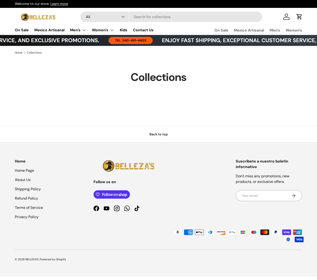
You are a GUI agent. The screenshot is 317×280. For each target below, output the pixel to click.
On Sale (22, 30)
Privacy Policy (27, 216)
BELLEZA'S (32, 259)
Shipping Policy (28, 189)
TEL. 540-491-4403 (127, 40)
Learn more (59, 4)
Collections (34, 52)
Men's (75, 30)
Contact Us (143, 30)
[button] (299, 17)
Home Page (24, 170)
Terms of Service (29, 207)
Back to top (158, 134)
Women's (100, 30)
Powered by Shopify (53, 259)
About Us (23, 179)
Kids (123, 30)
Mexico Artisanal (49, 30)
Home (19, 52)
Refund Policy (26, 198)
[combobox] (171, 17)
